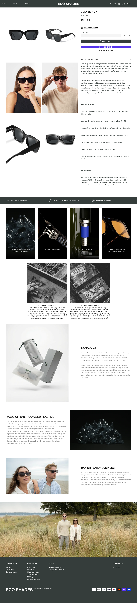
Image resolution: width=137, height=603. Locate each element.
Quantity (84, 32)
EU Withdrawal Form (33, 579)
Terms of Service (32, 574)
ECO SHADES (68, 3)
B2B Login (30, 577)
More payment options (106, 50)
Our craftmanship (11, 572)
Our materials (10, 569)
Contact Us (30, 569)
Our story (9, 567)
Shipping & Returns (33, 572)
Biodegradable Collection (56, 569)
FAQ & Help (31, 567)
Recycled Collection (55, 567)
